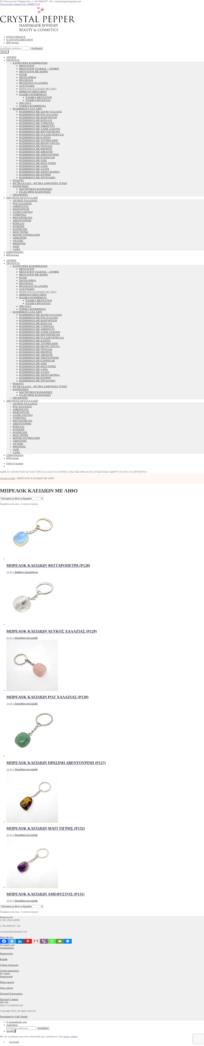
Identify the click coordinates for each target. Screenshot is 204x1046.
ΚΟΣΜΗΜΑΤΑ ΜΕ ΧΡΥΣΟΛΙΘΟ (37, 177)
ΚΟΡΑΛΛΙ (18, 223)
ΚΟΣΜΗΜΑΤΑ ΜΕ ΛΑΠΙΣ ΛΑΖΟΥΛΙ (39, 129)
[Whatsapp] (52, 941)
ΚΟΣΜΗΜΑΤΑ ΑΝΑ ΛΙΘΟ (27, 108)
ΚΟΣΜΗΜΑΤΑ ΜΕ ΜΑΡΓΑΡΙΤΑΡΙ (38, 117)
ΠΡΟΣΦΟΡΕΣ (20, 194)
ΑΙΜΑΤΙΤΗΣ (20, 237)
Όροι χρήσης (6, 988)
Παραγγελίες (6, 953)
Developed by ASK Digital (13, 1016)
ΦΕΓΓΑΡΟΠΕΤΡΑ (22, 217)
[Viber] (44, 941)
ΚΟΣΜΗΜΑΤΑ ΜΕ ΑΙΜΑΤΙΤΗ (36, 151)
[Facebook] (4, 941)
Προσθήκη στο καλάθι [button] (26, 638)
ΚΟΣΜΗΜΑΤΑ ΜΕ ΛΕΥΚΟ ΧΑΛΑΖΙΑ (40, 111)
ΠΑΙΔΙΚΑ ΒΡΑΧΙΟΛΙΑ (38, 100)
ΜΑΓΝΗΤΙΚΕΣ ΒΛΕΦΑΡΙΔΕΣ (35, 189)
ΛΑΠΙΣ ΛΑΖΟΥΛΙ (23, 212)
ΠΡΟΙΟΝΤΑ (13, 60)
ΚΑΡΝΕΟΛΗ (20, 229)
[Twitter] (12, 941)
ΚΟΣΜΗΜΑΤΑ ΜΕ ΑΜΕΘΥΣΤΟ (37, 126)
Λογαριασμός (7, 947)
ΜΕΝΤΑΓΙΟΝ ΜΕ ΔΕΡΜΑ (33, 71)
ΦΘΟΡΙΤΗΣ (19, 243)
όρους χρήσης (71, 1036)
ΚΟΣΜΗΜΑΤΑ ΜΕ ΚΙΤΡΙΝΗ (35, 174)
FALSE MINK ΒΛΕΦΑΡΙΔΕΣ (35, 192)
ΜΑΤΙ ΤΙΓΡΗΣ (20, 232)
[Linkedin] (20, 941)
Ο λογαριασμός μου (16, 1022)
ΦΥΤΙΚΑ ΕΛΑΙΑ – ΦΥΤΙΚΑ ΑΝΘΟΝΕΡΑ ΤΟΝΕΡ (40, 183)
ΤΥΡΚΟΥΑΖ (19, 214)
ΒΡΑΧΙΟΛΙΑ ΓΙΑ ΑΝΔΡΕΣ (33, 83)
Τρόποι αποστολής (9, 970)
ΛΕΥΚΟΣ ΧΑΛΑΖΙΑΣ (25, 200)
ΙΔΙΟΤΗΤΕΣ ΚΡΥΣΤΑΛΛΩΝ (22, 197)
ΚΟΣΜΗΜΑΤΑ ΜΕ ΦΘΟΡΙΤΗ (35, 149)
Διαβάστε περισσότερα (26, 572)
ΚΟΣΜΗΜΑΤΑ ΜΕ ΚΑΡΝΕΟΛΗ (37, 157)
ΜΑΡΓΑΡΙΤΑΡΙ (21, 209)
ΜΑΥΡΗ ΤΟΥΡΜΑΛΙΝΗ (26, 235)
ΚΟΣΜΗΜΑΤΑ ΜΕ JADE (33, 160)
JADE (16, 246)
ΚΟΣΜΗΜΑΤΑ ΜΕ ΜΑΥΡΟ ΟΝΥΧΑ (39, 143)
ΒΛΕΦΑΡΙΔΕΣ (21, 186)
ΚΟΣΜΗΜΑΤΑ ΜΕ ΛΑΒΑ (33, 166)
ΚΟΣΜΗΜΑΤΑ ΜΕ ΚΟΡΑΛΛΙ (35, 120)
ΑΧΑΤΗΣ (18, 240)
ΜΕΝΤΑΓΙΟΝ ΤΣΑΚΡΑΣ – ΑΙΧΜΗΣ (39, 68)
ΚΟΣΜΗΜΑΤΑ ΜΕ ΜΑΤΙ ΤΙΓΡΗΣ (37, 163)
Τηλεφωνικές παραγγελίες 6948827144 (20, 4)
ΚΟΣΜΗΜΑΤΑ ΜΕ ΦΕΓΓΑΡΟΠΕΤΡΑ (39, 131)
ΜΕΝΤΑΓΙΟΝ (26, 65)
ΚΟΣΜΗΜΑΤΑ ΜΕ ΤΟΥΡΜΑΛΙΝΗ (38, 140)
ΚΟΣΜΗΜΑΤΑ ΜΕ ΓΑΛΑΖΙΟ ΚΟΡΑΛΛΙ (41, 134)
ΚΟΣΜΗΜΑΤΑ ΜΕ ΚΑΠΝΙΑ (35, 137)
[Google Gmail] (36, 941)
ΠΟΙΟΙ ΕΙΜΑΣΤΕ (16, 37)
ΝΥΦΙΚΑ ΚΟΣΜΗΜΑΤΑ (32, 106)
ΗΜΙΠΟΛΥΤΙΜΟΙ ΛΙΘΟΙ (32, 91)
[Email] (60, 941)
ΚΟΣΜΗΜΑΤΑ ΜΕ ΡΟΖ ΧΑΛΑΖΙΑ (38, 114)
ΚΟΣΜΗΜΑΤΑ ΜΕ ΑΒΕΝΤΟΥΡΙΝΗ (39, 154)
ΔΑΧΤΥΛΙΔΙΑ (27, 86)
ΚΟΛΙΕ (23, 74)
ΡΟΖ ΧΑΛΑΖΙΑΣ (22, 203)
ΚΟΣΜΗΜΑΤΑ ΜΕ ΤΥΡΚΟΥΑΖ (36, 123)
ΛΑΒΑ (16, 249)
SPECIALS (25, 103)
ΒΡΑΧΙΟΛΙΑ (26, 80)
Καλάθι (3, 959)
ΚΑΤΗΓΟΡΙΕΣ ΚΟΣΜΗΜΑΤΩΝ (30, 63)
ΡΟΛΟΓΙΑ (18, 180)
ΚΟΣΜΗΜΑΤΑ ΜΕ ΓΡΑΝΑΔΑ (35, 146)
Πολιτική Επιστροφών (11, 993)
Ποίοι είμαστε (7, 982)
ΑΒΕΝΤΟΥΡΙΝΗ (22, 220)
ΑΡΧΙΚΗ (11, 57)
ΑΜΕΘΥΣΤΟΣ (21, 206)
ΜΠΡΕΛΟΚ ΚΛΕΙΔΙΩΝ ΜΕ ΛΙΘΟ (37, 88)
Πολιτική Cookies (9, 999)
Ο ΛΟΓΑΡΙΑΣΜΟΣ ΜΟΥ (19, 39)
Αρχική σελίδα (7, 478)
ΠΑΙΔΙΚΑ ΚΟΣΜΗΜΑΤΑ (33, 94)
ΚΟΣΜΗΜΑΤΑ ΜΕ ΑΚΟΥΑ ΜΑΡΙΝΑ (39, 172)
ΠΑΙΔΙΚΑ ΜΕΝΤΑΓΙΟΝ (39, 97)
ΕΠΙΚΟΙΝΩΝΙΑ (15, 252)
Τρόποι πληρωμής (9, 965)
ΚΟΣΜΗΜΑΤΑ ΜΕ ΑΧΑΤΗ (34, 169)
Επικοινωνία (6, 976)
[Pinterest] (28, 941)
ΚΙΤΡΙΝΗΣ (19, 226)
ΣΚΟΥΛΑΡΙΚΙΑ (27, 77)
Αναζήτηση (36, 48)
